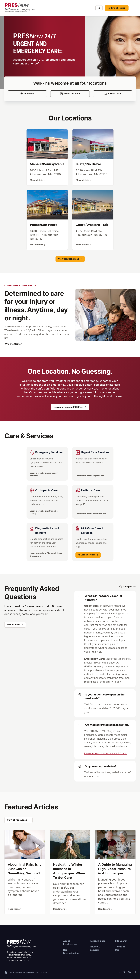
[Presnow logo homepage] (21, 943)
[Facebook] (119, 973)
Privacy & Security (95, 948)
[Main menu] (133, 8)
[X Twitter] (124, 973)
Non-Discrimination (71, 951)
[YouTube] (134, 973)
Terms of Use (120, 948)
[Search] (99, 8)
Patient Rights (97, 941)
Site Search (121, 941)
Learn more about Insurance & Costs (105, 753)
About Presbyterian (70, 942)
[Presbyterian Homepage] (48, 9)
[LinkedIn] (129, 973)
